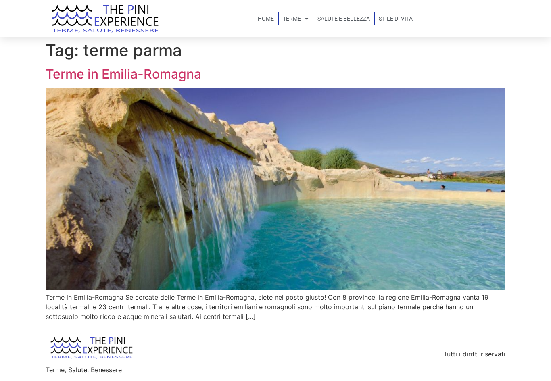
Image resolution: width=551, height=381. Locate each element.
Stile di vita (396, 18)
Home (266, 18)
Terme (292, 18)
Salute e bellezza (343, 18)
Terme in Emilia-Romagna (123, 74)
